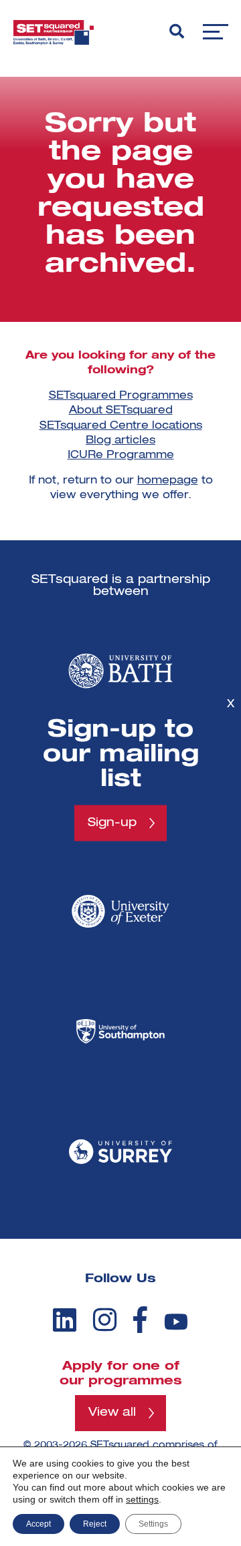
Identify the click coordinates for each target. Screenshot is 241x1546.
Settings (153, 1524)
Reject (94, 1524)
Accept (38, 1524)
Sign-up (112, 823)
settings (142, 1499)
